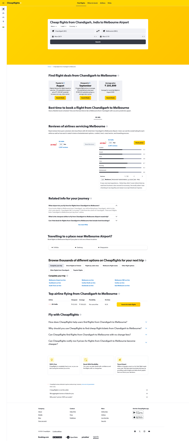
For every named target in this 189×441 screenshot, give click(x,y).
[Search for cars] (3, 17)
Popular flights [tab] (78, 270)
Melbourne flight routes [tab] (110, 265)
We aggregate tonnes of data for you (62, 393)
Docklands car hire (88, 285)
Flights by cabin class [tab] (92, 265)
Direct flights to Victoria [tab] (73, 265)
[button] (3, 3)
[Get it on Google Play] (138, 412)
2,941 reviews (63, 147)
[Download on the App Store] (138, 417)
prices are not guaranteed (88, 384)
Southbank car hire (55, 283)
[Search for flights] (3, 9)
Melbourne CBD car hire (122, 280)
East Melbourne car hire (122, 285)
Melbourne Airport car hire (57, 280)
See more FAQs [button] (83, 224)
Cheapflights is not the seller (59, 390)
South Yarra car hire (55, 285)
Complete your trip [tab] (56, 265)
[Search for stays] (3, 13)
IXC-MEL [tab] (98, 117)
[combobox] (54, 26)
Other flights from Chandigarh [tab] (59, 270)
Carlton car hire (119, 283)
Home (49, 66)
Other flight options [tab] (128, 265)
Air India (61, 141)
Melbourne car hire (88, 280)
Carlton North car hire (88, 283)
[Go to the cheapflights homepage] (14, 3)
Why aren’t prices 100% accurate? (61, 397)
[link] (60, 98)
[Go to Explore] (3, 21)
